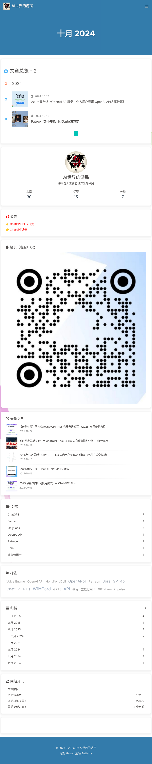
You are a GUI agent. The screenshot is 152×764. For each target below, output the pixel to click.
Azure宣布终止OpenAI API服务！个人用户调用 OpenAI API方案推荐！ (78, 102)
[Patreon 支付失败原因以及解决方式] (20, 119)
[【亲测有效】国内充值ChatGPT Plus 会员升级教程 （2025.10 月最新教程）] (11, 429)
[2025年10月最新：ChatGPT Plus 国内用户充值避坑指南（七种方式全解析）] (11, 457)
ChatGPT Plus (18, 589)
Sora (106, 581)
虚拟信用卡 (88, 589)
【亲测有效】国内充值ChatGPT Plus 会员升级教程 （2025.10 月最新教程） (63, 426)
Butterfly (87, 753)
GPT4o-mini (106, 589)
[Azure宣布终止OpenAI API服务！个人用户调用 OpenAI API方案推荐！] (20, 99)
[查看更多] (145, 608)
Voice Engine (16, 581)
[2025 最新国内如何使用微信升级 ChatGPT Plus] (11, 485)
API (67, 588)
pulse (121, 589)
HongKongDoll (56, 581)
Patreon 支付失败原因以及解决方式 (55, 121)
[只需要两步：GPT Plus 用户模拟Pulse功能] (11, 471)
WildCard (42, 588)
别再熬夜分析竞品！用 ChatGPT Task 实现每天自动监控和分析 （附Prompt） (65, 440)
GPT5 (57, 589)
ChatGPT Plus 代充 (22, 224)
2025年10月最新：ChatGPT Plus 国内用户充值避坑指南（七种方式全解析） (63, 454)
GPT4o (119, 581)
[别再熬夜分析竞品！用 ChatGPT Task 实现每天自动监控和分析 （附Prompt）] (11, 443)
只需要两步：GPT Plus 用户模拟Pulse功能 (44, 469)
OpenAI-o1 (77, 581)
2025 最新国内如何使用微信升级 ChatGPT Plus (47, 483)
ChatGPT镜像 (18, 229)
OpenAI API (35, 581)
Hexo (69, 753)
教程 (75, 589)
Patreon (94, 581)
